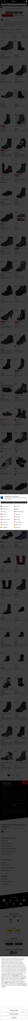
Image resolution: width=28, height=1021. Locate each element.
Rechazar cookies (14, 1014)
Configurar (14, 1017)
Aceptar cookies (14, 1010)
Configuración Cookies (22, 983)
